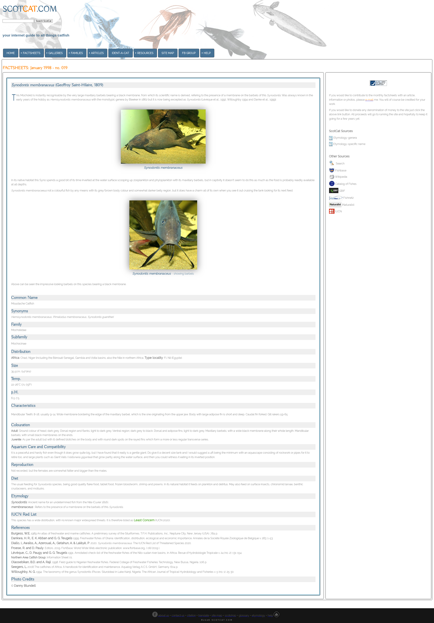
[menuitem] (10, 53)
